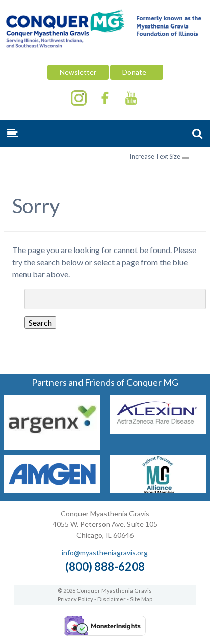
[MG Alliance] (158, 490)
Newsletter (78, 72)
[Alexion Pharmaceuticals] (158, 430)
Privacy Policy (75, 599)
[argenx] (52, 446)
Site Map (141, 599)
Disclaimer (111, 599)
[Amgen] (52, 490)
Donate (136, 72)
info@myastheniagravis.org (105, 552)
